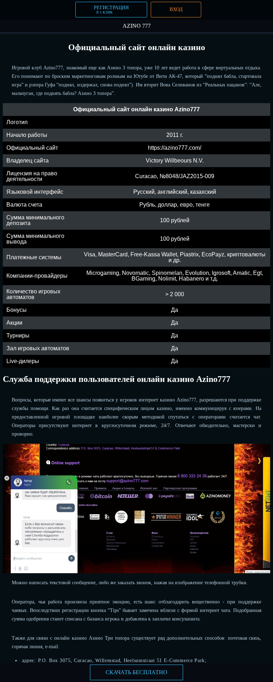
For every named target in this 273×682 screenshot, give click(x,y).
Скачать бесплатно (136, 672)
